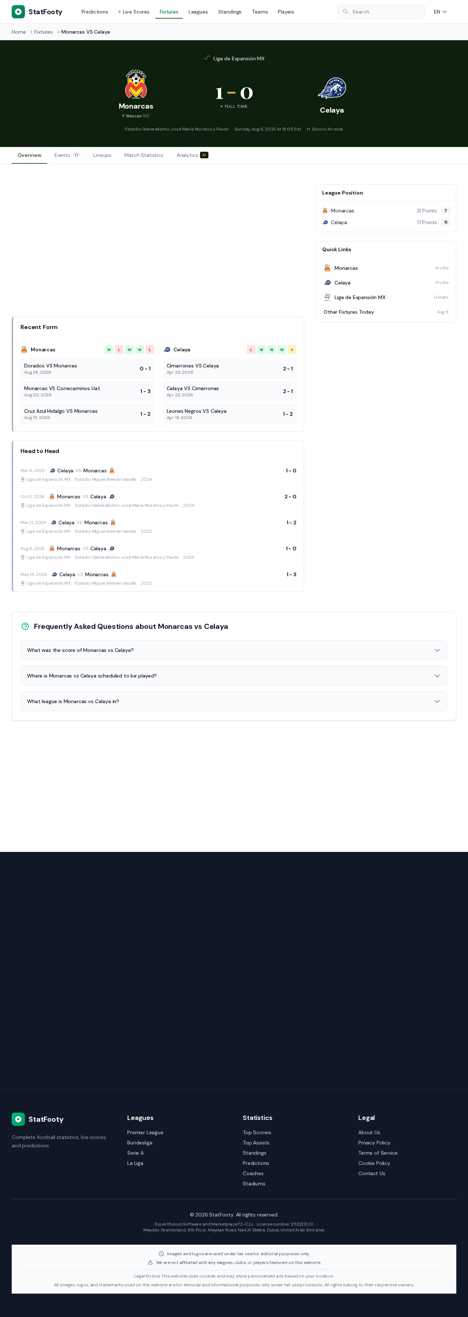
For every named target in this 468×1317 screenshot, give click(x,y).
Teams (260, 11)
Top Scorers (257, 1132)
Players (286, 11)
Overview (29, 155)
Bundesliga (139, 1142)
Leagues (198, 11)
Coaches (253, 1173)
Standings (230, 11)
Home (19, 32)
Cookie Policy (374, 1163)
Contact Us (371, 1173)
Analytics (191, 155)
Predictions (95, 11)
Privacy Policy (374, 1142)
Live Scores (136, 11)
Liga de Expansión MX (239, 58)
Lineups (102, 155)
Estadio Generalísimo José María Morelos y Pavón (177, 129)
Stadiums (254, 1183)
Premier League (145, 1132)
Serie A (135, 1153)
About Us (369, 1132)
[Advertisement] (158, 250)
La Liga (135, 1163)
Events (66, 155)
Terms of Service (377, 1153)
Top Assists (256, 1142)
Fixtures (169, 11)
